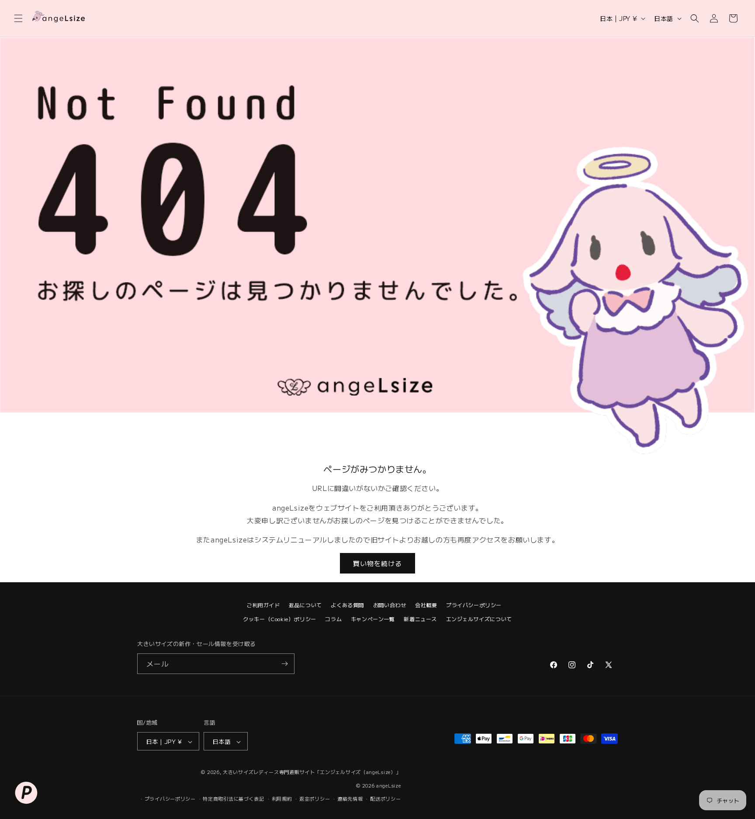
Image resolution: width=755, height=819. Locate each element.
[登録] (284, 663)
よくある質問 (347, 604)
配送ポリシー (385, 798)
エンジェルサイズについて (479, 618)
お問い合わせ (389, 604)
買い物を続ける (377, 563)
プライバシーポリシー (474, 604)
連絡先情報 (350, 798)
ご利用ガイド (263, 604)
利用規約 (282, 798)
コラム (333, 618)
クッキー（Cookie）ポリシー (279, 618)
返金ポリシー (314, 798)
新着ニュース (420, 618)
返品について (305, 604)
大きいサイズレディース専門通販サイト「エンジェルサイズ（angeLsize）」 (312, 772)
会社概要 (426, 604)
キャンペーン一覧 (373, 618)
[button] (18, 18)
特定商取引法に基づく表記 (233, 798)
